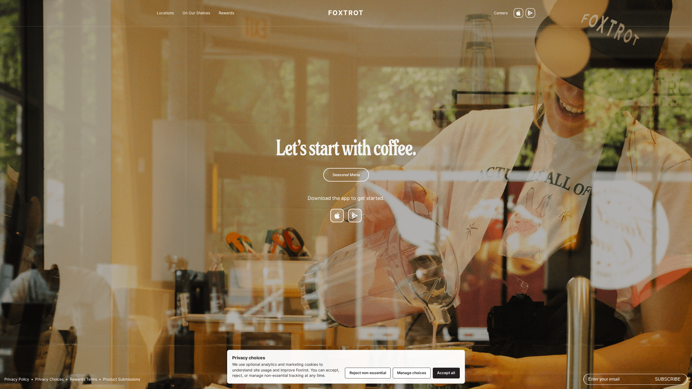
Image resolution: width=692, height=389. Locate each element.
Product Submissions (121, 379)
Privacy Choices (49, 379)
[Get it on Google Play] (530, 13)
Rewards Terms (83, 379)
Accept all (446, 373)
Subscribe (668, 379)
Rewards (226, 13)
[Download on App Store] (337, 215)
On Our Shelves (196, 13)
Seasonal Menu (346, 174)
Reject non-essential (368, 373)
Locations (165, 13)
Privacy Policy (16, 379)
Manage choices (411, 373)
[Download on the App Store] (518, 13)
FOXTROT (346, 13)
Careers (501, 13)
